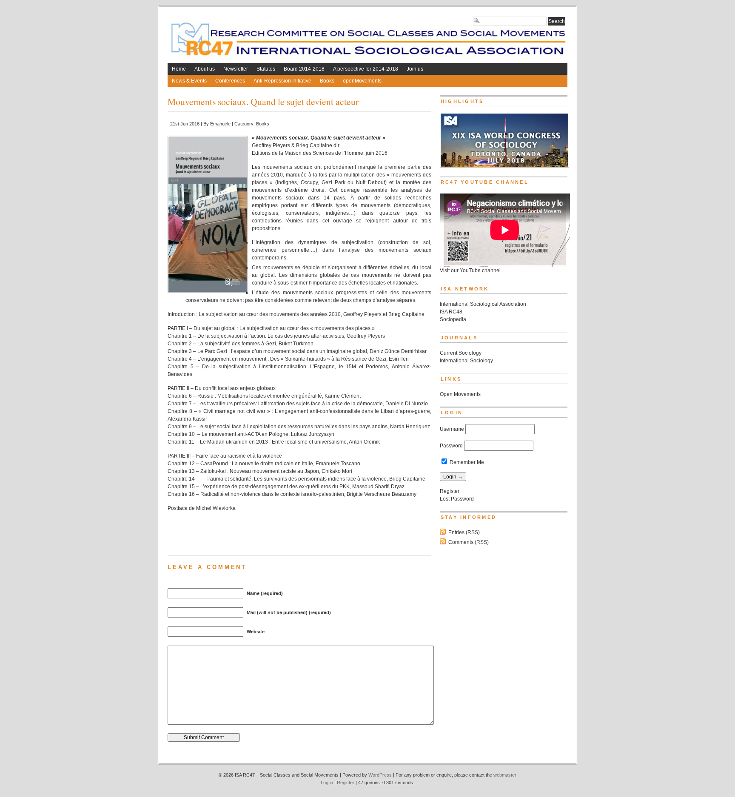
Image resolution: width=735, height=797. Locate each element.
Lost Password (457, 499)
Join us (415, 69)
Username (452, 429)
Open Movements (460, 394)
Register (449, 491)
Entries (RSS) (464, 532)
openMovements (362, 81)
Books (327, 81)
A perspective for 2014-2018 (365, 69)
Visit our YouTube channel (470, 270)
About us (204, 69)
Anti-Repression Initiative (282, 81)
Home (179, 69)
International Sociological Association (483, 304)
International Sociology (466, 361)
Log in (327, 782)
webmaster (504, 774)
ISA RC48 (451, 312)
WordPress (380, 774)
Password (451, 446)
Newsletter (235, 69)
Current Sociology (460, 353)
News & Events (189, 81)
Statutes (265, 69)
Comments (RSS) (468, 542)
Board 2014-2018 (304, 69)
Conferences (230, 81)
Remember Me (466, 462)
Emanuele (220, 123)
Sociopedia (453, 319)
